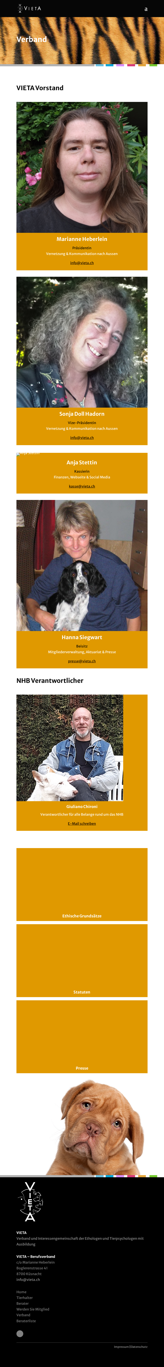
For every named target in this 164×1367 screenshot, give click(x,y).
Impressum (121, 1347)
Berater (22, 1303)
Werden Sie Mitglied (32, 1309)
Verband (23, 1315)
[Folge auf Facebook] (19, 1333)
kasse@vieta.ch (82, 486)
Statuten (81, 992)
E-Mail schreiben (82, 823)
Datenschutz (139, 1347)
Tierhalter (24, 1298)
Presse (82, 1068)
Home (21, 1292)
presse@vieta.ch (82, 661)
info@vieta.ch (82, 263)
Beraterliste (26, 1321)
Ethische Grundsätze (81, 916)
